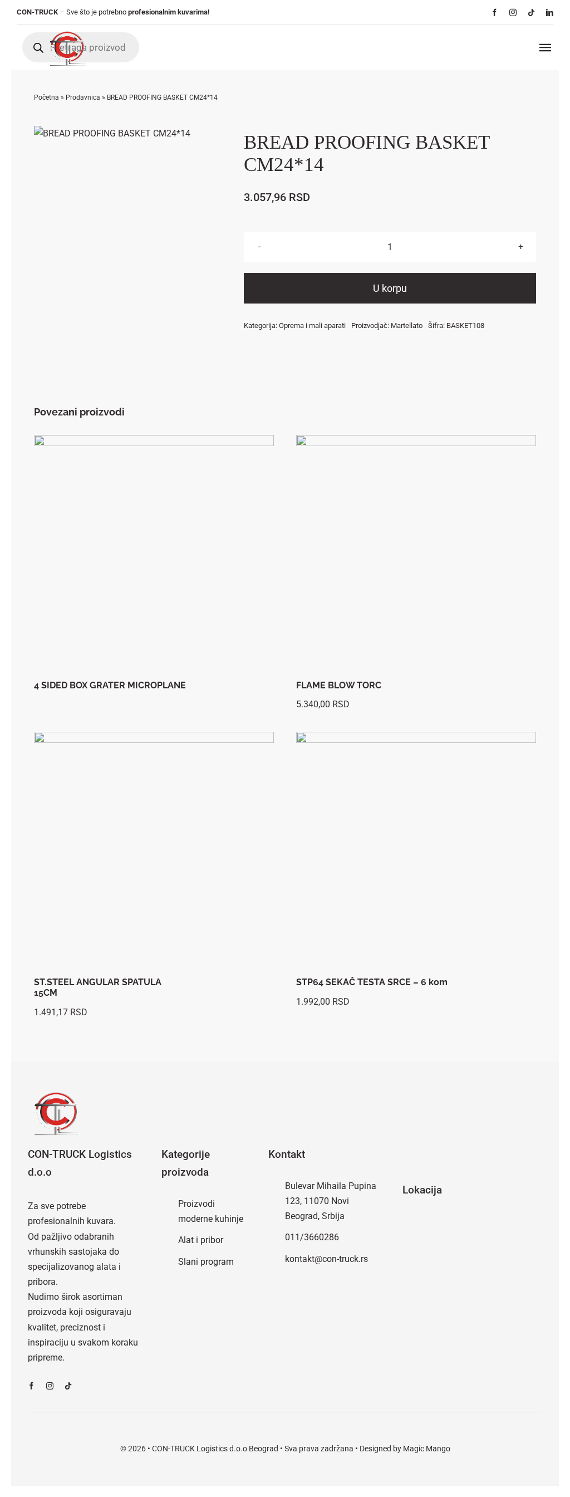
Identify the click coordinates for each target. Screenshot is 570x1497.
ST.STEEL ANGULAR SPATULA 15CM (97, 987)
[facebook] (494, 12)
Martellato (406, 325)
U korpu (390, 288)
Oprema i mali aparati (312, 325)
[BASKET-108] (112, 133)
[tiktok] (531, 12)
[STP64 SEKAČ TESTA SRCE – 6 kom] (416, 852)
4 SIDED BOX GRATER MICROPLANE (110, 685)
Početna (46, 97)
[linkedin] (549, 12)
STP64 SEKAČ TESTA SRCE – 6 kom (372, 982)
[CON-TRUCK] (67, 29)
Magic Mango (426, 1448)
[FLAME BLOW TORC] (416, 555)
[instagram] (513, 12)
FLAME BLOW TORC (338, 685)
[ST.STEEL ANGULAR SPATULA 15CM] (154, 852)
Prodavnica (83, 97)
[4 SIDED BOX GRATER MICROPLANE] (154, 555)
